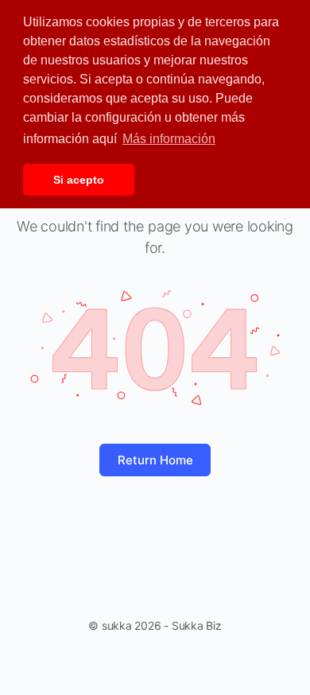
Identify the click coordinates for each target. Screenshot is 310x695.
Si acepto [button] (78, 179)
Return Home (155, 460)
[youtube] (162, 666)
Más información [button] (168, 139)
